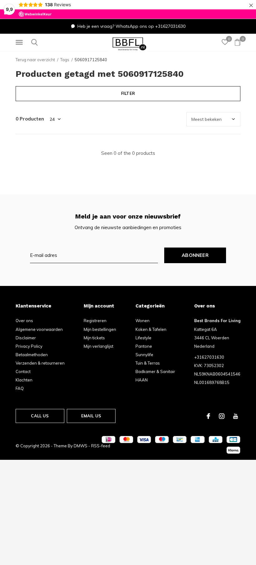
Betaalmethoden (32, 354)
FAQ (20, 388)
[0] (237, 42)
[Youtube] (235, 416)
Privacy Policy (29, 346)
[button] (20, 42)
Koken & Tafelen (150, 329)
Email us (91, 415)
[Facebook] (208, 416)
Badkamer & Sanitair (155, 371)
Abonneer (195, 255)
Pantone (143, 346)
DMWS (80, 445)
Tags (64, 59)
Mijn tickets (94, 337)
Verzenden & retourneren (40, 363)
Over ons (24, 320)
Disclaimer (26, 337)
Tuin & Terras (147, 363)
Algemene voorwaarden (39, 329)
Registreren (95, 320)
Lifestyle (143, 337)
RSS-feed (100, 445)
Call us (40, 415)
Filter (128, 93)
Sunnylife (144, 354)
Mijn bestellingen (100, 329)
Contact (23, 371)
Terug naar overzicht (35, 59)
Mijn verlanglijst (98, 346)
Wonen (142, 320)
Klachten (24, 379)
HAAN (141, 379)
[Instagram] (221, 416)
